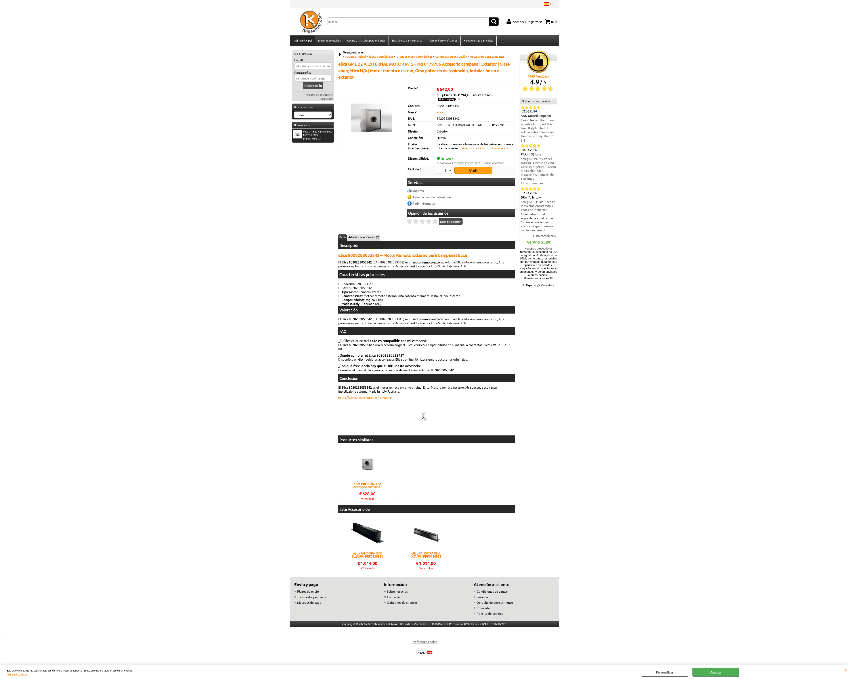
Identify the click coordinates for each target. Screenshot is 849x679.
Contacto (393, 597)
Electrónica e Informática (407, 40)
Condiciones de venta (492, 591)
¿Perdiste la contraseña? (318, 94)
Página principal (302, 40)
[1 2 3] (445, 171)
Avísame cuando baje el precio (433, 197)
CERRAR (845, 670)
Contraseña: (302, 72)
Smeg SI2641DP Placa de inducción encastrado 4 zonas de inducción (538, 206)
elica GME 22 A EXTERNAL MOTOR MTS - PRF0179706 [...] (317, 135)
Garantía (482, 597)
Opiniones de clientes (402, 602)
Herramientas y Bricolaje (478, 40)
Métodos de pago (309, 602)
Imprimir (418, 191)
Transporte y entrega (311, 597)
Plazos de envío (308, 591)
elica (440, 112)
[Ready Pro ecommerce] (424, 652)
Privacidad (484, 608)
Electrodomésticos (329, 40)
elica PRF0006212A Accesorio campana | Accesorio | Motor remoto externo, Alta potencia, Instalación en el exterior (367, 485)
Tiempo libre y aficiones (442, 40)
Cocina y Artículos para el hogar (366, 40)
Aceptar (715, 672)
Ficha (342, 237)
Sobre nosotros (397, 591)
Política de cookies (17, 674)
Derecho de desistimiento (495, 602)
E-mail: (299, 60)
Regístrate (326, 98)
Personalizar (664, 672)
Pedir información (424, 203)
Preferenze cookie (424, 642)
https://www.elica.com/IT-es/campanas (365, 397)
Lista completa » (544, 236)
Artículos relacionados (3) (363, 237)
